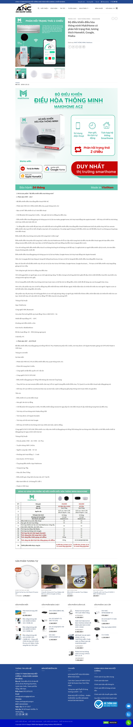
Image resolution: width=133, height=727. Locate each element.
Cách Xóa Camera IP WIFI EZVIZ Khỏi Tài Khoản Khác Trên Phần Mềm (79, 683)
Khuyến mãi (81, 2)
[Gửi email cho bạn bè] (76, 46)
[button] (105, 1)
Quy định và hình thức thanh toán (105, 698)
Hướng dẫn (90, 2)
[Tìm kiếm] (38, 8)
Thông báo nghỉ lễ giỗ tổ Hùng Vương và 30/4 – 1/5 (78, 690)
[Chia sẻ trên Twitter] (73, 46)
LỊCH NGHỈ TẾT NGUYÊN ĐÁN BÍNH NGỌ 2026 (78, 675)
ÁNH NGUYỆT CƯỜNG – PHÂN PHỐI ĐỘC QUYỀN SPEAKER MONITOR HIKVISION (79, 698)
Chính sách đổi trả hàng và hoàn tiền (105, 689)
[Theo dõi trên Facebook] (111, 1)
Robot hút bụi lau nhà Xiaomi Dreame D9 (26, 593)
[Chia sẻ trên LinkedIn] (83, 46)
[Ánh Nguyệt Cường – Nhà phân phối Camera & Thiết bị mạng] (25, 8)
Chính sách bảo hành (101, 680)
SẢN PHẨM (53, 8)
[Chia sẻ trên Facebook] (69, 46)
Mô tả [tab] (17, 84)
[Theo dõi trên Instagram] (113, 1)
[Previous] (19, 42)
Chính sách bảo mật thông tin (104, 684)
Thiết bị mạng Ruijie (65, 721)
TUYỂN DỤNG (72, 8)
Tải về (97, 2)
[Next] (61, 42)
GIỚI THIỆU (44, 8)
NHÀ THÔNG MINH (84, 19)
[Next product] (113, 18)
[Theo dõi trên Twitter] (114, 1)
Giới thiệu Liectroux (50, 721)
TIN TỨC (62, 8)
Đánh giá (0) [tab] (25, 84)
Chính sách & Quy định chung (104, 677)
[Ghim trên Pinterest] (80, 46)
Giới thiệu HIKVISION (35, 721)
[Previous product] (116, 18)
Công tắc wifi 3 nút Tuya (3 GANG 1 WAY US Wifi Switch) (104, 593)
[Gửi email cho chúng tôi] (116, 1)
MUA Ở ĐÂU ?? (83, 8)
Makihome (96, 19)
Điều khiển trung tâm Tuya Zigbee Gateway (77, 593)
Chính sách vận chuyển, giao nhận (105, 694)
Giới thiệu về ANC (21, 721)
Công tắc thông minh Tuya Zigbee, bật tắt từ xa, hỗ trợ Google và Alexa (52, 593)
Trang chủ (72, 19)
